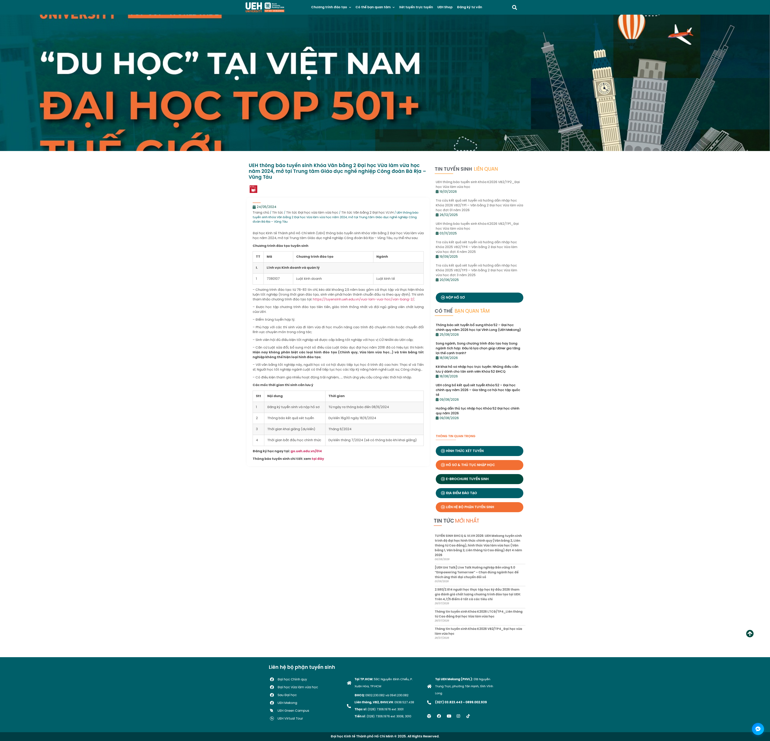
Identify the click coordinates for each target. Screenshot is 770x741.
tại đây (318, 459)
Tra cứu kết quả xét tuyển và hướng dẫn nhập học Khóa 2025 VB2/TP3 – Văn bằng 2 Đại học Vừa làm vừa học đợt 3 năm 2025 (476, 270)
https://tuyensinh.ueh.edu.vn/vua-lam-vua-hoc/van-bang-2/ (363, 299)
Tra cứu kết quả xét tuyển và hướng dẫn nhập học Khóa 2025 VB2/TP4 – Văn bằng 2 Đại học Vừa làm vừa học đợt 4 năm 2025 (476, 247)
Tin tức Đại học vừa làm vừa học (312, 212)
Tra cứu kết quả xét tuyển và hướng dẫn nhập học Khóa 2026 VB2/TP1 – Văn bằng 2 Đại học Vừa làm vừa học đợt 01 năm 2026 (479, 205)
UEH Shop (445, 7)
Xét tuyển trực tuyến (416, 7)
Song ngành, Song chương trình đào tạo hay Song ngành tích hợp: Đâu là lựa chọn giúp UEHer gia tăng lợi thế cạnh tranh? (478, 348)
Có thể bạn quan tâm (373, 7)
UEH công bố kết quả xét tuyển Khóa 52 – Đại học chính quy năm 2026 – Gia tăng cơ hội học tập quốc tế (478, 390)
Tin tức (277, 212)
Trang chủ (261, 212)
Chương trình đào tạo (329, 7)
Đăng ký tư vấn (469, 7)
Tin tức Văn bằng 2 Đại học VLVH (367, 212)
